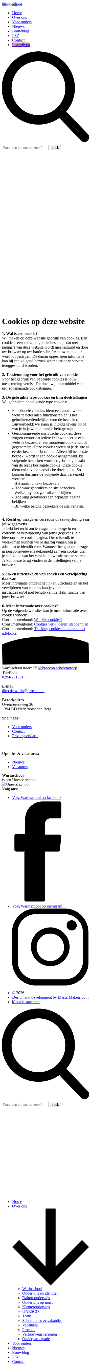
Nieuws (18, 26)
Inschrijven (21, 45)
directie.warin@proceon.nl (23, 691)
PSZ (15, 35)
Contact (18, 40)
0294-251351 (13, 677)
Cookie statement (26, 1002)
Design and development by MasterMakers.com (50, 997)
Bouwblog (20, 31)
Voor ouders (22, 22)
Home (17, 13)
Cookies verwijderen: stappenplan (61, 624)
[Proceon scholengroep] (57, 668)
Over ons (19, 17)
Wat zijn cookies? (48, 619)
